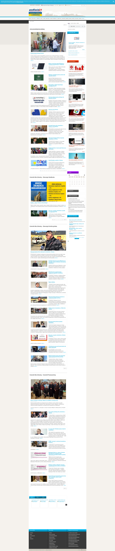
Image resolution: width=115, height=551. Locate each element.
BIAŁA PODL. (34, 18)
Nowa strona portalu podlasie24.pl (75, 219)
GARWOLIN (38, 18)
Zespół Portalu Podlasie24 (53, 535)
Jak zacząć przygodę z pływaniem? (76, 159)
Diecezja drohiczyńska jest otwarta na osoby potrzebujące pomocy (56, 297)
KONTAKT (80, 18)
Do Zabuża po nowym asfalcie (72, 198)
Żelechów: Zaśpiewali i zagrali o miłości (76, 237)
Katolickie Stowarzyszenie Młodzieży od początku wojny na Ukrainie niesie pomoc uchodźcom (57, 261)
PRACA (83, 18)
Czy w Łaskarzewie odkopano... (73, 541)
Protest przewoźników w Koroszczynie (74, 534)
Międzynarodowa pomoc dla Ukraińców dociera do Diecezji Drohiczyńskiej (57, 356)
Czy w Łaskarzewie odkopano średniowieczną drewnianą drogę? (76, 207)
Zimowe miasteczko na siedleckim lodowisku (75, 233)
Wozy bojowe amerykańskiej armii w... (74, 537)
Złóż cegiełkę (51, 540)
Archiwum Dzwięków (52, 538)
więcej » (32, 60)
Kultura (31, 534)
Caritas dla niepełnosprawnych (75, 71)
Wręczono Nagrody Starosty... (73, 535)
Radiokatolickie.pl (51, 543)
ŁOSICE (41, 18)
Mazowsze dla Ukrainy (53, 109)
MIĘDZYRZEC (48, 18)
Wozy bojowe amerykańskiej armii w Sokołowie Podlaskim (75, 203)
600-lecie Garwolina (71, 209)
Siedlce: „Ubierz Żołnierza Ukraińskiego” (39, 202)
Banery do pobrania (52, 534)
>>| (61, 170)
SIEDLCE (30, 18)
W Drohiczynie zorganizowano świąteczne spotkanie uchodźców (56, 272)
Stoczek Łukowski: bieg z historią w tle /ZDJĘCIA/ (76, 224)
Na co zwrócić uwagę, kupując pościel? (77, 130)
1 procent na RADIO (52, 544)
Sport (31, 537)
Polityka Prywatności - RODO (53, 546)
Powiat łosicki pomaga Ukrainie (37, 53)
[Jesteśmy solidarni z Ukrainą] (35, 14)
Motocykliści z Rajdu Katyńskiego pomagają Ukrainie (56, 85)
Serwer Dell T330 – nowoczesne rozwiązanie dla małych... (75, 86)
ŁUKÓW (44, 18)
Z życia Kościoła (32, 535)
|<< (52, 219)
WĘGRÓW (67, 18)
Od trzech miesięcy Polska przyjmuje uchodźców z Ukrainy (56, 138)
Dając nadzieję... (52, 282)
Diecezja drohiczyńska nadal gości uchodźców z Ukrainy (42, 251)
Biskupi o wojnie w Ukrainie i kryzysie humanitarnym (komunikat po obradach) (57, 465)
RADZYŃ (51, 18)
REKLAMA (76, 18)
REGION (70, 18)
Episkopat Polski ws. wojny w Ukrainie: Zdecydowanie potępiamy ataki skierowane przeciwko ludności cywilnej (57, 453)
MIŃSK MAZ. (55, 18)
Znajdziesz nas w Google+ (53, 547)
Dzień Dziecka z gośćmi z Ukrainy (56, 160)
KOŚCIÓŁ (73, 18)
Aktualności (31, 538)
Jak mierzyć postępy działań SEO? (76, 116)
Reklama (50, 532)
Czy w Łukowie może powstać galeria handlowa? (75, 210)
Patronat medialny (51, 537)
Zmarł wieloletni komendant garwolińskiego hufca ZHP (76, 204)
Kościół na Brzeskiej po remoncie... (74, 546)
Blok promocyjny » (72, 61)
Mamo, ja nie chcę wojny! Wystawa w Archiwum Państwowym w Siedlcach (56, 64)
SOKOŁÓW (63, 18)
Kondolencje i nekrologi (52, 541)
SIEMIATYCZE (59, 18)
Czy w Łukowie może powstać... (73, 544)
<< (54, 219)
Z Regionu (31, 532)
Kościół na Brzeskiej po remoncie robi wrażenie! (75, 211)
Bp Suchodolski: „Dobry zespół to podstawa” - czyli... (75, 229)
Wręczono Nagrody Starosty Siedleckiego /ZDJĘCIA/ (76, 201)
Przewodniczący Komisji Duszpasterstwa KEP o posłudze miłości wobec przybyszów (57, 477)
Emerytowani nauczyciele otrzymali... (74, 540)
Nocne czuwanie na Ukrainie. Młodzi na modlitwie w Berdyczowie (44, 400)
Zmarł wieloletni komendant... (73, 538)
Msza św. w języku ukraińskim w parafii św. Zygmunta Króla (57, 211)
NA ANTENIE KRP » (72, 32)
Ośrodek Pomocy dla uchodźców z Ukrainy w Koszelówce (56, 126)
